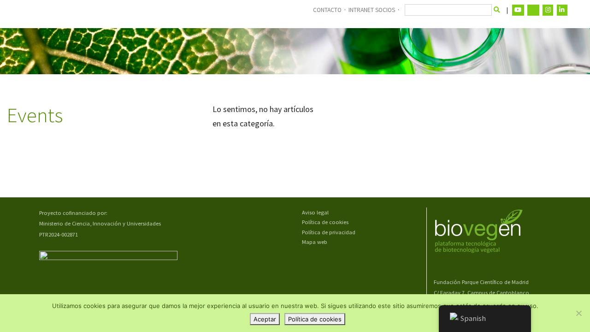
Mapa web (314, 241)
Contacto (327, 10)
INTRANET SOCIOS (371, 10)
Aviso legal (315, 212)
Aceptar (265, 319)
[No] (578, 313)
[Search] (497, 10)
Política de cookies (325, 222)
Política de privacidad (328, 232)
